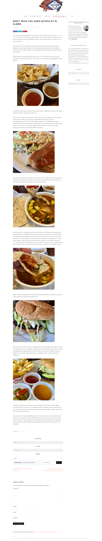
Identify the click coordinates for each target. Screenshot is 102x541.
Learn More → (74, 39)
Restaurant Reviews (22, 431)
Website (15, 518)
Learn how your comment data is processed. (45, 532)
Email (15, 512)
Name (15, 506)
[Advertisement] (78, 111)
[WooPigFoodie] (51, 12)
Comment (16, 488)
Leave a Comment (35, 27)
